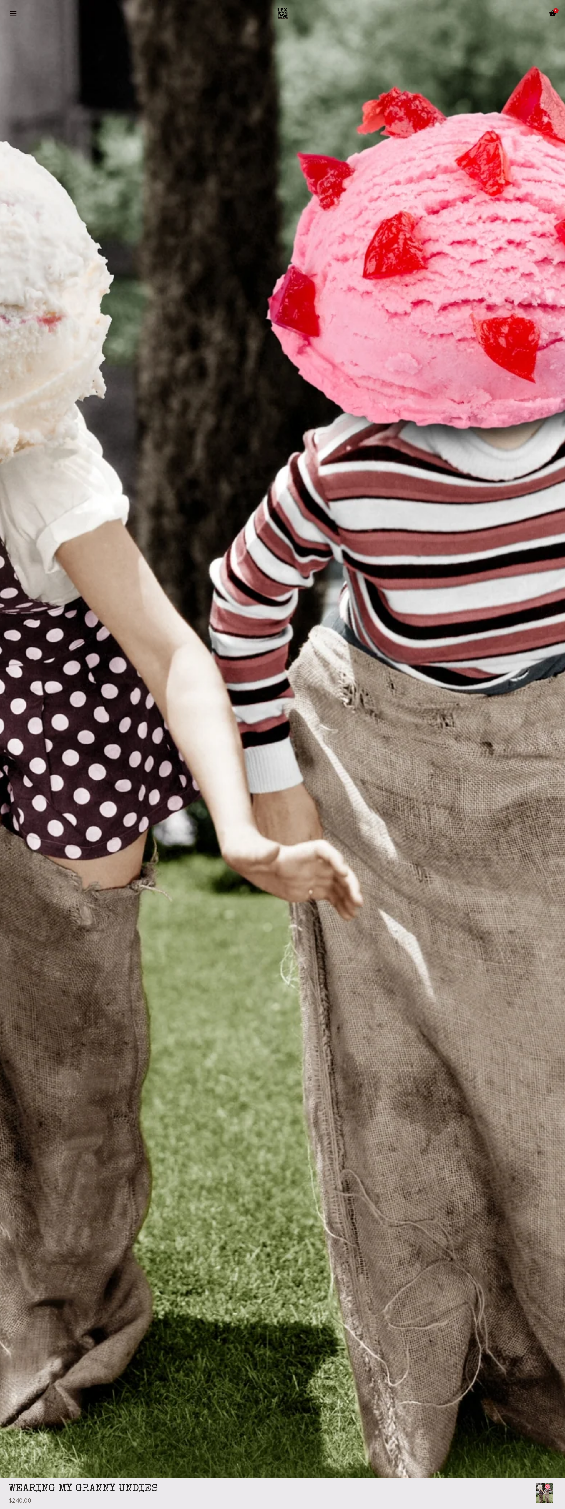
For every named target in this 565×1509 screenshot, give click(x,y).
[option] (544, 1493)
